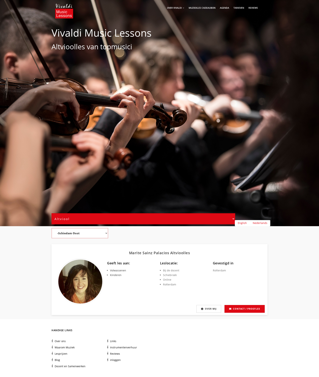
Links (113, 341)
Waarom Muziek (65, 347)
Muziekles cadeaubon (202, 7)
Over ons (60, 341)
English (242, 223)
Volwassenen (118, 270)
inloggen (115, 360)
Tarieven (239, 7)
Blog (57, 360)
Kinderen (115, 275)
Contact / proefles (246, 308)
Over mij (211, 308)
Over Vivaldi (174, 7)
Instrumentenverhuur (123, 347)
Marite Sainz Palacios (149, 252)
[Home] (64, 7)
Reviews (253, 7)
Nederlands (260, 223)
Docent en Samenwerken (70, 366)
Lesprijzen (61, 353)
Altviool (64, 46)
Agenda (224, 7)
